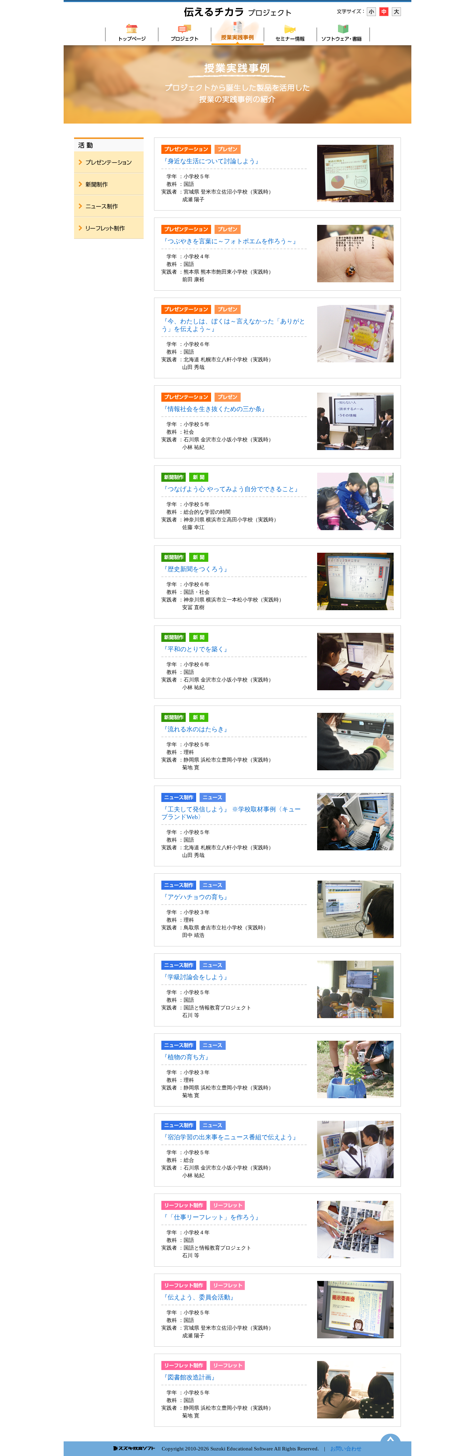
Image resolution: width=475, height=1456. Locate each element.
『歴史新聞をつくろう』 (195, 569)
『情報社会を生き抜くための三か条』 (214, 409)
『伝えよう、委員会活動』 (198, 1297)
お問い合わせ (346, 1448)
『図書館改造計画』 (189, 1377)
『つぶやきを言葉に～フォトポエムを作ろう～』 (230, 241)
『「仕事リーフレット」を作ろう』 (211, 1217)
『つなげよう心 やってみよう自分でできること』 (231, 489)
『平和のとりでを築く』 (195, 649)
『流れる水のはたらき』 (195, 729)
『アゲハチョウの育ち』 (195, 897)
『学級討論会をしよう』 (195, 977)
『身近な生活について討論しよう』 (211, 161)
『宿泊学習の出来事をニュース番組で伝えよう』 (233, 1137)
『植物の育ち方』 (186, 1057)
